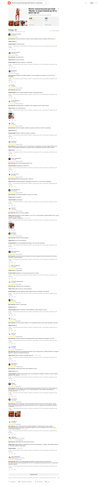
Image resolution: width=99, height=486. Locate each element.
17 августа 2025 (18, 144)
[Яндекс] (9, 2)
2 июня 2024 (18, 386)
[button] (11, 23)
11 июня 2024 (18, 401)
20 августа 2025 (18, 103)
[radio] (9, 49)
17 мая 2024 (18, 424)
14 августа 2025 (18, 192)
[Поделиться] (58, 8)
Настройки (40, 481)
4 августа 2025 (18, 254)
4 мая (16, 37)
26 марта (17, 73)
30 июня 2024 (18, 459)
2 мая (16, 55)
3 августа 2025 (18, 268)
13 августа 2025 (18, 211)
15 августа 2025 (18, 177)
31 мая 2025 (18, 302)
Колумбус (13, 481)
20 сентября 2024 (19, 440)
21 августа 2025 (18, 88)
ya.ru (48, 481)
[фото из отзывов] (11, 116)
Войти (91, 3)
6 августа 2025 (18, 235)
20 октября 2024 (18, 349)
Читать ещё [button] (19, 150)
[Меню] (96, 2)
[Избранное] (85, 2)
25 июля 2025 (18, 284)
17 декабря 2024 (18, 336)
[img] (11, 37)
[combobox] (27, 3)
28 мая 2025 (18, 320)
